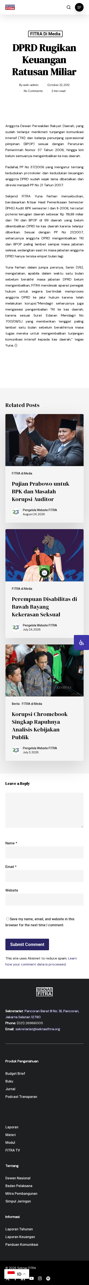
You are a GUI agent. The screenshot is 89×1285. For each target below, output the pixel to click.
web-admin (30, 85)
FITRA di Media (45, 33)
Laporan (11, 1127)
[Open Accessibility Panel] (81, 642)
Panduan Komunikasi (21, 1244)
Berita (16, 704)
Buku (9, 1081)
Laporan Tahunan (19, 1229)
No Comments (33, 91)
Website (11, 890)
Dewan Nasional (17, 1178)
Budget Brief (15, 1073)
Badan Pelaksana (18, 1186)
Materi (10, 1135)
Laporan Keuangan (20, 1237)
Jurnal (10, 1089)
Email (11, 866)
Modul (10, 1142)
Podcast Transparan (21, 1096)
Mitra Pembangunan (21, 1193)
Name (11, 843)
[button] (79, 7)
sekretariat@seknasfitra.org (38, 1029)
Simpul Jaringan (18, 1201)
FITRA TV (12, 1150)
